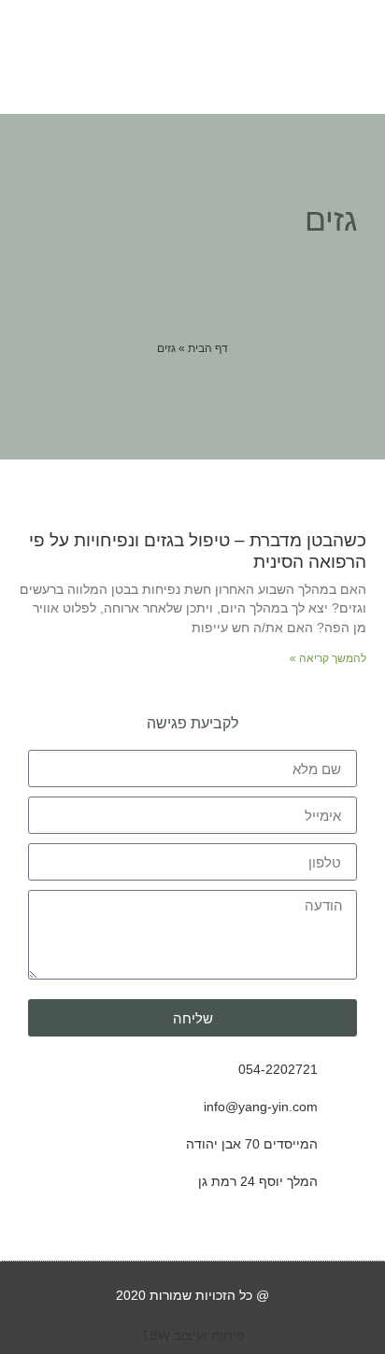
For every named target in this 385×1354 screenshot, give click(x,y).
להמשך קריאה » (328, 658)
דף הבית (208, 348)
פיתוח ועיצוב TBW (193, 1335)
